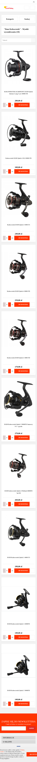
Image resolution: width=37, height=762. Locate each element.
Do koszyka (23, 105)
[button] (18, 738)
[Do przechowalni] (32, 105)
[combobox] (18, 40)
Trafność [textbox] (5, 40)
